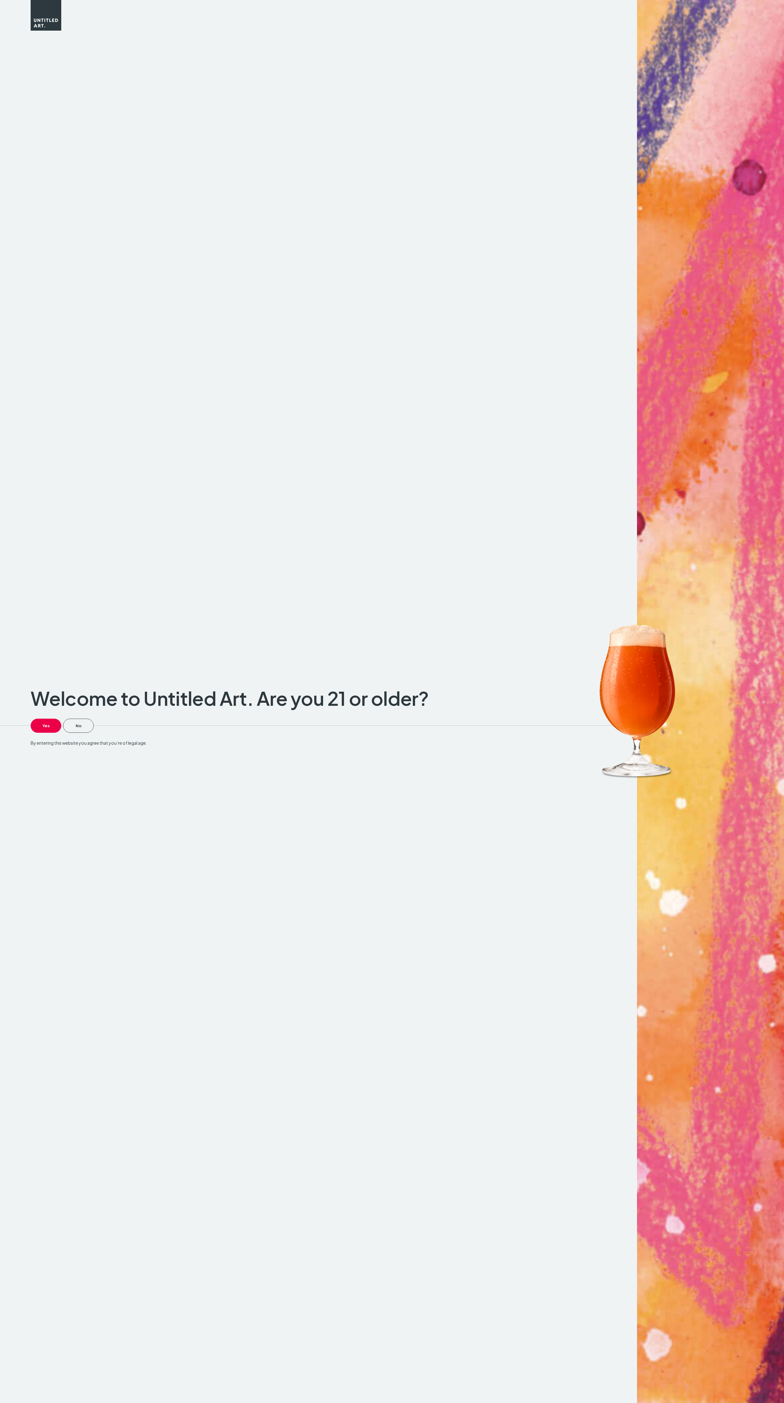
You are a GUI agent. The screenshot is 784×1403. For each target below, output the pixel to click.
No (78, 725)
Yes (46, 725)
